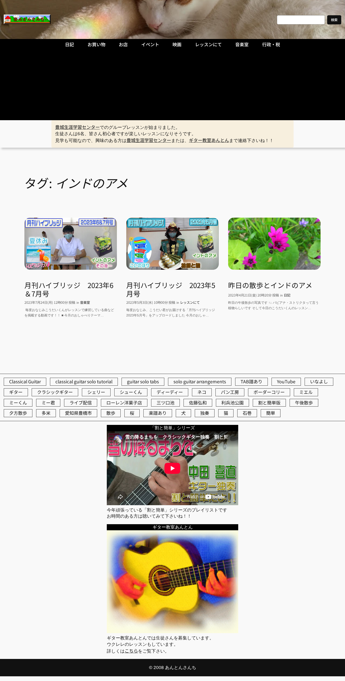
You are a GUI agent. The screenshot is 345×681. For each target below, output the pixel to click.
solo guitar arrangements (199, 381)
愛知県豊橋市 (78, 413)
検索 (334, 19)
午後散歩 (304, 402)
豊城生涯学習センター (77, 127)
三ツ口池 (165, 402)
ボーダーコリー (269, 392)
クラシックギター (55, 392)
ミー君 (48, 402)
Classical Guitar (25, 381)
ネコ (201, 392)
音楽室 (85, 302)
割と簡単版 (269, 402)
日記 (287, 294)
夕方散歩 (18, 413)
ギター (16, 392)
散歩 (110, 413)
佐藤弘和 (198, 402)
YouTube (286, 381)
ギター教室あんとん (209, 140)
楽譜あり (158, 413)
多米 (46, 413)
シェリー (96, 392)
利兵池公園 (232, 402)
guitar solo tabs (143, 381)
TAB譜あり (251, 381)
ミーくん (18, 402)
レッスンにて (190, 302)
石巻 (247, 413)
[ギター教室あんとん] (172, 631)
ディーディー (170, 392)
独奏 (204, 413)
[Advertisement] (172, 85)
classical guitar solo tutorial (83, 381)
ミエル (306, 392)
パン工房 (230, 392)
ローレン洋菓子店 (124, 402)
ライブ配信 (80, 402)
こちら (131, 650)
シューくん (131, 392)
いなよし (319, 381)
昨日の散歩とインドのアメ (270, 285)
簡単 (270, 413)
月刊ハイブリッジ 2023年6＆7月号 (68, 289)
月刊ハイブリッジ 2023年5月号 (170, 289)
